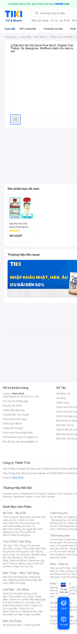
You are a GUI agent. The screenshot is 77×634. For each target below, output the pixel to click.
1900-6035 (18, 393)
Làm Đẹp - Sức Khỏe (16, 589)
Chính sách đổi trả (12, 423)
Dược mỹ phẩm (32, 614)
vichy (37, 496)
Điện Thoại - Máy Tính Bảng (21, 572)
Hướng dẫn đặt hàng (13, 410)
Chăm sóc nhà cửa (23, 566)
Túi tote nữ (70, 610)
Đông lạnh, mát (25, 551)
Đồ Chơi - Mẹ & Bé (14, 513)
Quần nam (70, 539)
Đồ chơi (36, 517)
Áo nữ (53, 517)
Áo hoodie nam (64, 545)
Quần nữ (72, 517)
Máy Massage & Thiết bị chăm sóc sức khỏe (24, 601)
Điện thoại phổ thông (20, 580)
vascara (7, 493)
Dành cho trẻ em (19, 560)
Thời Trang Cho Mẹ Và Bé (16, 517)
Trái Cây (7, 545)
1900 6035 (18, 477)
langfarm (19, 496)
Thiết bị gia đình (31, 625)
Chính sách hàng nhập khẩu (18, 432)
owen (60, 493)
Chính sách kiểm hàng (15, 419)
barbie (51, 493)
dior (15, 493)
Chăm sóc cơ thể (19, 599)
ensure (69, 493)
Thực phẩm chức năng (21, 596)
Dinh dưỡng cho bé (19, 526)
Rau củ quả (15, 548)
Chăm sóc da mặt (12, 593)
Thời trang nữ (58, 513)
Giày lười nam (57, 587)
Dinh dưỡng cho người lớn (22, 529)
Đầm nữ (62, 517)
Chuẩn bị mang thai (20, 535)
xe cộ (53, 20)
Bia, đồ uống (14, 557)
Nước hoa (15, 611)
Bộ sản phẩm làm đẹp (22, 613)
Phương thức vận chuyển (16, 414)
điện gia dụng (39, 20)
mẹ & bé (65, 20)
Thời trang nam (60, 535)
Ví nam (53, 620)
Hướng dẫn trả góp (13, 428)
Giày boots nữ (62, 574)
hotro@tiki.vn (30, 437)
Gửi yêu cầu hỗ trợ (12, 405)
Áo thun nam (56, 539)
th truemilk (40, 493)
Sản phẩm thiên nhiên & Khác (22, 604)
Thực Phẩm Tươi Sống (17, 541)
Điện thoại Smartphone (15, 577)
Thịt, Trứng (19, 545)
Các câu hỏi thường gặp (15, 401)
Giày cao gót (57, 568)
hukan (29, 496)
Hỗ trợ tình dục (30, 611)
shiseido (7, 496)
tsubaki (51, 496)
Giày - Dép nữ (59, 563)
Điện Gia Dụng (12, 620)
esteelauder (26, 493)
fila (43, 496)
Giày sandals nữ (68, 571)
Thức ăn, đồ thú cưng (20, 563)
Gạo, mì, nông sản (20, 554)
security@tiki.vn (29, 441)
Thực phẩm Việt (30, 548)
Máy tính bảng (17, 583)
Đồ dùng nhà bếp (12, 625)
